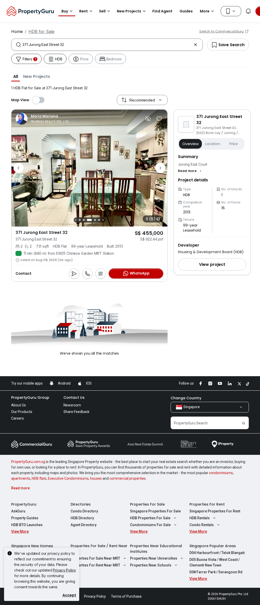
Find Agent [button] (162, 11)
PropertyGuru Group (30, 397)
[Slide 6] (95, 220)
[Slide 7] (99, 220)
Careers (17, 418)
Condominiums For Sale (150, 525)
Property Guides (24, 518)
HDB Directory (82, 518)
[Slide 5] (89, 220)
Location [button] (212, 143)
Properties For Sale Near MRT (95, 558)
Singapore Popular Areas (212, 545)
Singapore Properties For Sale (155, 511)
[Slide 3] (80, 220)
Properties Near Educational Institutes (156, 548)
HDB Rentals (199, 518)
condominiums (221, 473)
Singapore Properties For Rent (214, 511)
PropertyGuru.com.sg (28, 462)
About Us (18, 405)
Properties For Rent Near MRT (95, 565)
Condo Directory (84, 511)
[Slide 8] (103, 219)
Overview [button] (190, 143)
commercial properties (127, 478)
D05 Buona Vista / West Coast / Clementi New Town (214, 562)
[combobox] (107, 44)
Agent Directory (83, 525)
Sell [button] (102, 11)
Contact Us (74, 397)
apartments (20, 478)
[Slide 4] (84, 220)
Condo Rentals (201, 525)
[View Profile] (42, 119)
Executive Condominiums (68, 478)
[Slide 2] (75, 219)
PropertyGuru (23, 504)
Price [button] (233, 143)
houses (96, 478)
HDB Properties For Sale (150, 518)
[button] (15, 76)
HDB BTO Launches (27, 525)
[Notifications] (248, 11)
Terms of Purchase (126, 596)
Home (17, 31)
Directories (81, 504)
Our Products (21, 412)
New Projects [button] (129, 11)
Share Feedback (76, 412)
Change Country (186, 398)
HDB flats (39, 478)
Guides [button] (186, 11)
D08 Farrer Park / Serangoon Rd (215, 572)
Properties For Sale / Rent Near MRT (99, 548)
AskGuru (18, 511)
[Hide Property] (148, 119)
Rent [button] (83, 11)
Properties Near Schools (150, 565)
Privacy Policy (64, 570)
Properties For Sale (147, 504)
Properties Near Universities (153, 558)
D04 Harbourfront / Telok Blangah (217, 553)
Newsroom (72, 405)
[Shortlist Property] (159, 119)
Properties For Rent (207, 504)
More (204, 11)
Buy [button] (64, 11)
